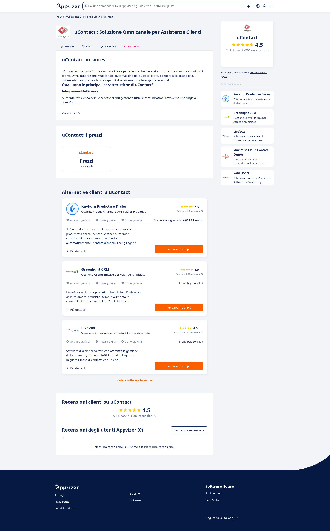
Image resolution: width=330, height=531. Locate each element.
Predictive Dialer (91, 16)
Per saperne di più (179, 249)
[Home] (57, 16)
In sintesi (69, 46)
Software (135, 500)
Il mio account (213, 493)
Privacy (59, 495)
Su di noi (135, 493)
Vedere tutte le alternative (135, 380)
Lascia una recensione (189, 430)
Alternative (110, 46)
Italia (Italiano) (225, 518)
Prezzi (89, 46)
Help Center (212, 500)
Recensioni (133, 46)
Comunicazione (71, 16)
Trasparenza (62, 501)
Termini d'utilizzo (65, 508)
